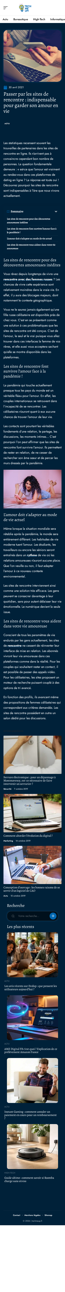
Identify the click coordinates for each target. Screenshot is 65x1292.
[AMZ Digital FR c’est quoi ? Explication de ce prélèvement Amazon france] (32, 1017)
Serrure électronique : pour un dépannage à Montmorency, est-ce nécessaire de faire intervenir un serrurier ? (29, 780)
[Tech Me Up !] (25, 8)
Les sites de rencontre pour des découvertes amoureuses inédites (28, 220)
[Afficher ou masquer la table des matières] (40, 211)
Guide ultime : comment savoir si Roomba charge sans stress (29, 1179)
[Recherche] (59, 8)
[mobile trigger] (6, 8)
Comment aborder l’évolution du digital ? (28, 836)
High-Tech (9, 1172)
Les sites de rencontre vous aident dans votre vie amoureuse (31, 246)
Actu (7, 123)
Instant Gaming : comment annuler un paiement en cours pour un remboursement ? (30, 1115)
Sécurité (7, 788)
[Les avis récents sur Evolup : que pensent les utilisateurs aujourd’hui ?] (32, 954)
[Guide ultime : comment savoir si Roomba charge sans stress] (32, 1146)
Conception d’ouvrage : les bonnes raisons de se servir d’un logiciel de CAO (31, 889)
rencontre (14, 645)
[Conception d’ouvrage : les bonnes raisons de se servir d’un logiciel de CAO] (32, 865)
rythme (32, 555)
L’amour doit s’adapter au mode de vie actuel (29, 238)
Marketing (8, 840)
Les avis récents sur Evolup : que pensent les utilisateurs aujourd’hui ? (30, 987)
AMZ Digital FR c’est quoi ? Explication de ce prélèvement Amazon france (30, 1050)
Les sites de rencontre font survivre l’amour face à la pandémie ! (32, 230)
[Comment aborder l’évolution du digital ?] (32, 813)
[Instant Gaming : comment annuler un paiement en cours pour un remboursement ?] (32, 1080)
